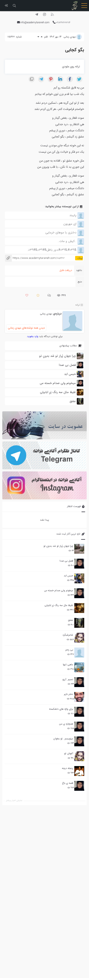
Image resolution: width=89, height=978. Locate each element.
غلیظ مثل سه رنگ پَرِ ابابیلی (58, 605)
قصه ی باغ (67, 783)
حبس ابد (68, 576)
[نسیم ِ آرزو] (79, 682)
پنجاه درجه (67, 768)
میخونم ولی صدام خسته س (58, 590)
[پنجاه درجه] (79, 771)
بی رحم (69, 650)
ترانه (77, 305)
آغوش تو (68, 753)
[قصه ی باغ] (79, 786)
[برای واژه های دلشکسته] (79, 712)
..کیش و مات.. (67, 241)
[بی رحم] (79, 652)
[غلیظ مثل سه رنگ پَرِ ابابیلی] (79, 608)
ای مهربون (69, 223)
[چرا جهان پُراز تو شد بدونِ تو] (79, 549)
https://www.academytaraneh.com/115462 (35, 258)
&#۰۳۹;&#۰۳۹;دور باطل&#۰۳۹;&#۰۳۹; (52, 249)
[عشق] (79, 623)
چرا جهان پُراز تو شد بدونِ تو (58, 546)
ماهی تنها (68, 664)
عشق (70, 620)
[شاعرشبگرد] (79, 638)
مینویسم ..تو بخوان (63, 739)
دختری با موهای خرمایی (60, 232)
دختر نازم (68, 694)
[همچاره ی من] (79, 726)
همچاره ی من (66, 724)
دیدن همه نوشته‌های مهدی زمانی (26, 328)
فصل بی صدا (66, 561)
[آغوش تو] (79, 756)
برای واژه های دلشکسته (61, 709)
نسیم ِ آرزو (68, 679)
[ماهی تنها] (79, 667)
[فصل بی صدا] (79, 564)
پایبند (72, 215)
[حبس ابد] (79, 578)
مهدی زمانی (46, 314)
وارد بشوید (32, 336)
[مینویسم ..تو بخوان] (79, 741)
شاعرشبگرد (68, 635)
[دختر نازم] (79, 697)
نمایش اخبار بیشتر (14, 800)
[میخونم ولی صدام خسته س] (79, 593)
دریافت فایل (65, 270)
